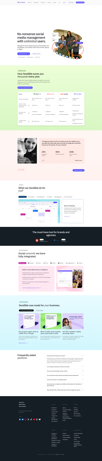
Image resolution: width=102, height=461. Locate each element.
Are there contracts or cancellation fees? (57, 379)
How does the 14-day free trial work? (56, 355)
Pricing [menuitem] (75, 407)
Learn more (66, 216)
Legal (63, 454)
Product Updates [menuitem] (66, 437)
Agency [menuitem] (64, 407)
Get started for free (23, 53)
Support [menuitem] (64, 433)
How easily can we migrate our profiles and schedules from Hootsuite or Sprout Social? (64, 384)
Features (29, 2)
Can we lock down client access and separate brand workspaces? (63, 375)
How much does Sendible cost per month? (57, 371)
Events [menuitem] (75, 439)
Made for (49, 2)
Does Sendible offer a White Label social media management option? (63, 390)
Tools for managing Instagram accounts (30, 287)
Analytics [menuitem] (53, 413)
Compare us (43, 2)
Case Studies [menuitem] (77, 441)
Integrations (36, 2)
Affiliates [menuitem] (76, 409)
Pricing (54, 2)
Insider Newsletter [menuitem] (78, 433)
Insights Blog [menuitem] (77, 437)
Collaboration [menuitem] (54, 411)
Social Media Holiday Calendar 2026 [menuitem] (78, 445)
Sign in (64, 2)
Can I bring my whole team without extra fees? (58, 366)
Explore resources (22, 343)
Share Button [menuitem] (54, 421)
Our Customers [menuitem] (77, 415)
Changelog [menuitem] (65, 439)
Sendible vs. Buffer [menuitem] (55, 442)
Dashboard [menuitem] (54, 407)
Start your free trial (80, 2)
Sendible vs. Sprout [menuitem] (55, 440)
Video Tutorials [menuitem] (66, 435)
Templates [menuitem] (76, 435)
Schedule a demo (36, 53)
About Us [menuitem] (76, 411)
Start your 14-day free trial (24, 87)
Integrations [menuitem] (54, 415)
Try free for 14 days (78, 170)
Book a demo (71, 2)
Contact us (21, 402)
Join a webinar (22, 406)
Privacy (57, 454)
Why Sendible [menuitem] (77, 413)
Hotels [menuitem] (64, 420)
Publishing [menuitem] (53, 409)
